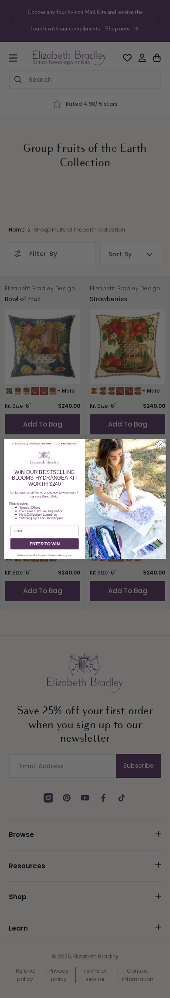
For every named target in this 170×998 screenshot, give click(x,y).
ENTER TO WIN (45, 543)
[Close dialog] (160, 444)
